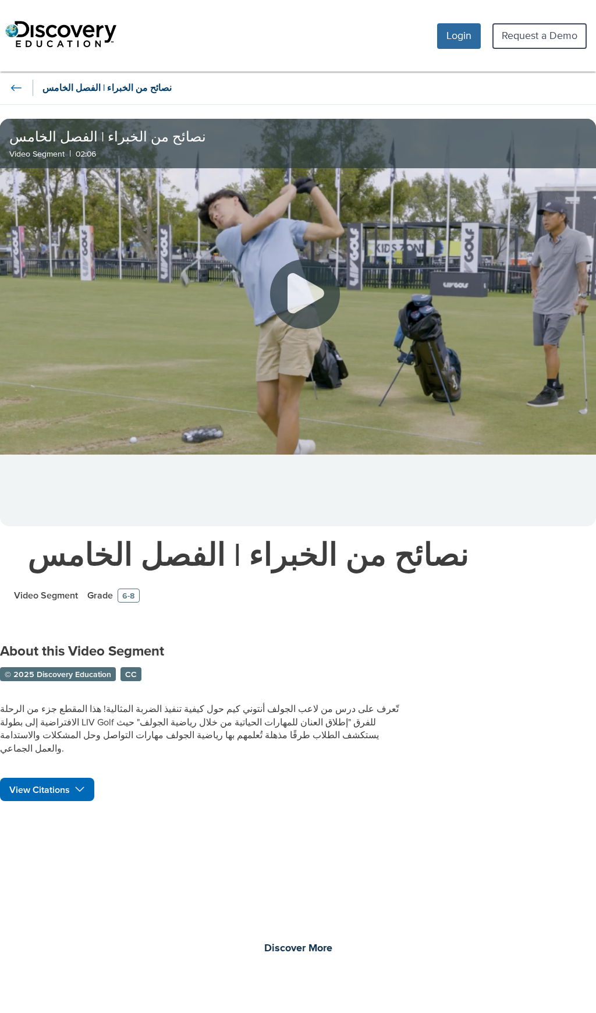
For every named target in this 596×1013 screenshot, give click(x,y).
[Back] (16, 88)
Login (458, 35)
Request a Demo (539, 35)
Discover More (298, 948)
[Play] (305, 294)
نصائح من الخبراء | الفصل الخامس (248, 554)
